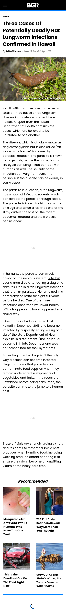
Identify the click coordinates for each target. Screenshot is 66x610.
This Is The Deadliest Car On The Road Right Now (15, 580)
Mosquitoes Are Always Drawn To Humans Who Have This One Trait (15, 526)
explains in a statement (20, 339)
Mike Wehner (13, 51)
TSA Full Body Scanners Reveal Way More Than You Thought (48, 525)
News (6, 16)
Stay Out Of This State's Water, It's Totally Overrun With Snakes (48, 580)
